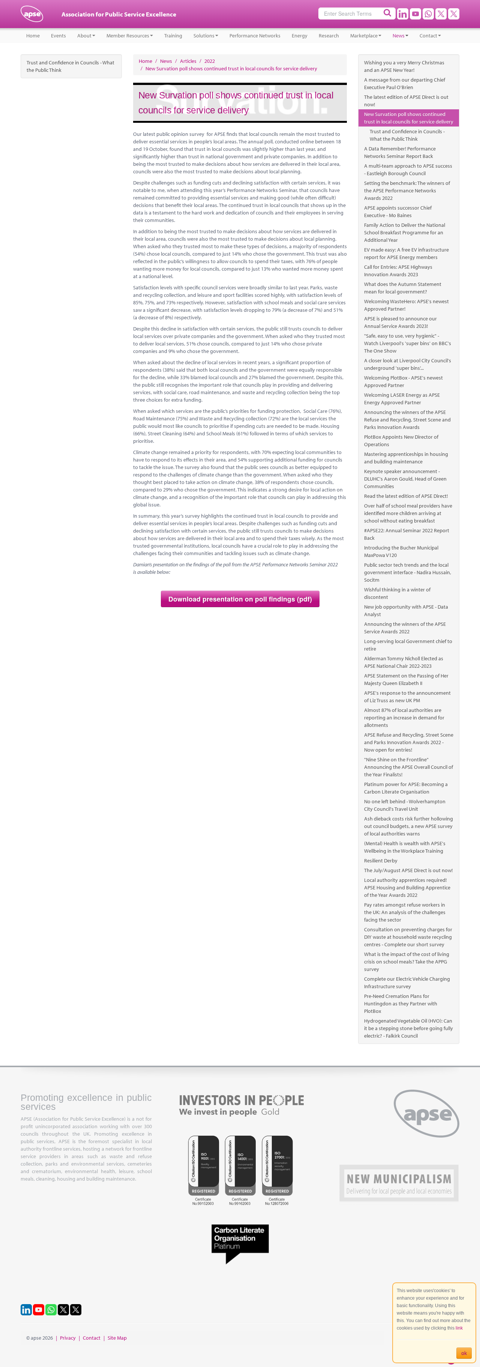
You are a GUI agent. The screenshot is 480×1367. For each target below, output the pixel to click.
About (84, 35)
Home (33, 35)
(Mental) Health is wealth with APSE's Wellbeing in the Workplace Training (405, 847)
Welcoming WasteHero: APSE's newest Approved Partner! (406, 305)
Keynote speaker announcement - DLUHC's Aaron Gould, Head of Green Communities (405, 479)
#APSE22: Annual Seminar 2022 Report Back (406, 534)
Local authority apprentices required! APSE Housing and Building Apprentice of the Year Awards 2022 (407, 887)
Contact (428, 35)
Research (329, 35)
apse (32, 17)
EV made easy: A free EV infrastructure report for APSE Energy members (406, 253)
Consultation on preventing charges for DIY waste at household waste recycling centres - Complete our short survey (408, 937)
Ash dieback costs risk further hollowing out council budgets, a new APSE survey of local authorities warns (408, 826)
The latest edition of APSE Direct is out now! (406, 101)
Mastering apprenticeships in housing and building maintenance (406, 458)
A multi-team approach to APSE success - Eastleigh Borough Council (408, 169)
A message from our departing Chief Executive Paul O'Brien (404, 83)
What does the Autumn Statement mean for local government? (402, 288)
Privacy (68, 1337)
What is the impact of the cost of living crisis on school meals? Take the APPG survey (406, 961)
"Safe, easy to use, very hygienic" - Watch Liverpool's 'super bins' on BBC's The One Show (407, 343)
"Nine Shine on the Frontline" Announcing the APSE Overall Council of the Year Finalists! (408, 767)
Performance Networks (255, 35)
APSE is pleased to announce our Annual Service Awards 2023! (400, 322)
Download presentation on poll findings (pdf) (240, 598)
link (459, 1328)
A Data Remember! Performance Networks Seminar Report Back (400, 152)
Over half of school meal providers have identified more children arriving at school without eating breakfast (408, 513)
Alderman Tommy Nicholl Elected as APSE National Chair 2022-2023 (403, 662)
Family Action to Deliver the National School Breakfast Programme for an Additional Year (404, 232)
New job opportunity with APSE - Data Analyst (406, 610)
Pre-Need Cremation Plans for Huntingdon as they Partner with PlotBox (400, 1003)
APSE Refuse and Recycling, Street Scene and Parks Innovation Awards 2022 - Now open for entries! (408, 742)
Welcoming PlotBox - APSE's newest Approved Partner (403, 381)
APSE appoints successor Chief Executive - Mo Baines (398, 211)
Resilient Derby (381, 860)
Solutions (204, 35)
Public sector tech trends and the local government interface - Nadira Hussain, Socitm (407, 572)
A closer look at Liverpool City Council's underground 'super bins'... (407, 364)
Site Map (117, 1337)
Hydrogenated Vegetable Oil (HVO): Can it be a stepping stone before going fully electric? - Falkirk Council (408, 1028)
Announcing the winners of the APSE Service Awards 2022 (405, 628)
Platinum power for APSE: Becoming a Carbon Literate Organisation (406, 788)
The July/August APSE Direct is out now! (408, 870)
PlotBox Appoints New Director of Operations (401, 440)
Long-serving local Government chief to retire (408, 645)
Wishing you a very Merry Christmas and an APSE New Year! (404, 66)
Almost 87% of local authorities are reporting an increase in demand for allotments (404, 717)
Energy (300, 35)
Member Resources (127, 35)
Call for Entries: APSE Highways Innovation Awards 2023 (398, 271)
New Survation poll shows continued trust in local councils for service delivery (408, 118)
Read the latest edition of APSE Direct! (406, 496)
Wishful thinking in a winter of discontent (397, 593)
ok (464, 1353)
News (399, 35)
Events (58, 35)
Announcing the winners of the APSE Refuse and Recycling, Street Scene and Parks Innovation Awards (407, 419)
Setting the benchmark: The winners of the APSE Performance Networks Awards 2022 (407, 190)
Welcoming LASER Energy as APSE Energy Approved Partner (402, 399)
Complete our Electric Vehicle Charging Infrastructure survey (407, 982)
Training (173, 35)
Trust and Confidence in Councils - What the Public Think (70, 66)
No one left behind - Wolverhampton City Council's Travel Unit (405, 805)
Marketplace (364, 35)
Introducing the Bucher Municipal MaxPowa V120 (401, 551)
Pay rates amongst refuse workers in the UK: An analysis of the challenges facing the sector (405, 912)
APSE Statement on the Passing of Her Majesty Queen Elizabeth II (406, 679)
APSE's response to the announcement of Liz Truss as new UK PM (407, 696)
